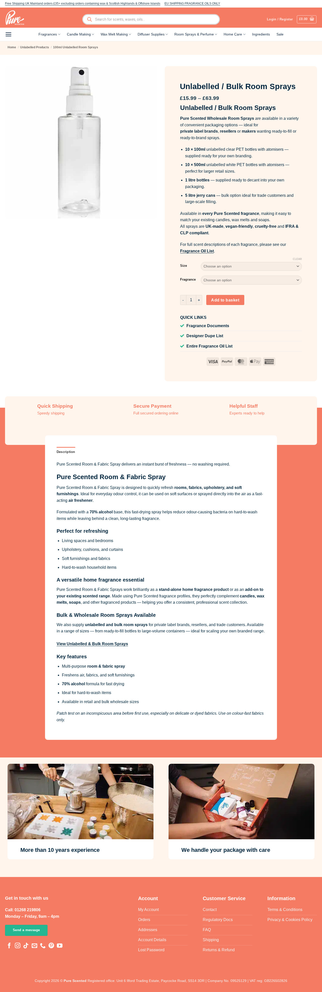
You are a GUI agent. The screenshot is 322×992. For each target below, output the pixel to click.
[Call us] (43, 946)
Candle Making (79, 34)
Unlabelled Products (34, 47)
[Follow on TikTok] (26, 946)
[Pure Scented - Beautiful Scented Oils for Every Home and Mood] (16, 18)
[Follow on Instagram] (17, 946)
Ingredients (261, 34)
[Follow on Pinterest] (51, 946)
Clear (297, 258)
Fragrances (47, 34)
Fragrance (188, 279)
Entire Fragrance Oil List (209, 346)
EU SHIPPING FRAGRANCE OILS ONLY (192, 3)
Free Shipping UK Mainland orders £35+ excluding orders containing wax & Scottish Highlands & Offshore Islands (82, 3)
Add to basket (225, 300)
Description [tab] (66, 452)
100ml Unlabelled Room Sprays (75, 47)
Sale (280, 34)
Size (183, 266)
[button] (307, 19)
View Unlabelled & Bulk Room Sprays (92, 644)
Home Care (233, 34)
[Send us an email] (34, 946)
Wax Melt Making (114, 34)
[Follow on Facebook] (9, 946)
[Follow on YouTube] (59, 946)
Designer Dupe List (204, 336)
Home (12, 47)
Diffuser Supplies (151, 34)
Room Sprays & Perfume (194, 34)
